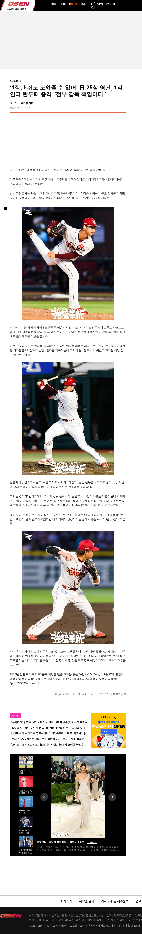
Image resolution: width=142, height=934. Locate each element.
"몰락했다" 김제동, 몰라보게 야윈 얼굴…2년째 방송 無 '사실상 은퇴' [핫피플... (53, 722)
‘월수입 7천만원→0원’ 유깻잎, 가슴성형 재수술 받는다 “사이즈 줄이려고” (51, 727)
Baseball (15, 80)
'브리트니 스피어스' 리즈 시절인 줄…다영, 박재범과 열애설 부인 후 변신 (50, 744)
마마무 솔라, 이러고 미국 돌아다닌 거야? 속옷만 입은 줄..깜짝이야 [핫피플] (52, 733)
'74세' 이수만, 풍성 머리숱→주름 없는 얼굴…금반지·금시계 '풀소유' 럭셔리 (51, 738)
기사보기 (92, 842)
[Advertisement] (97, 139)
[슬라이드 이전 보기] (44, 797)
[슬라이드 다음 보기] (112, 797)
